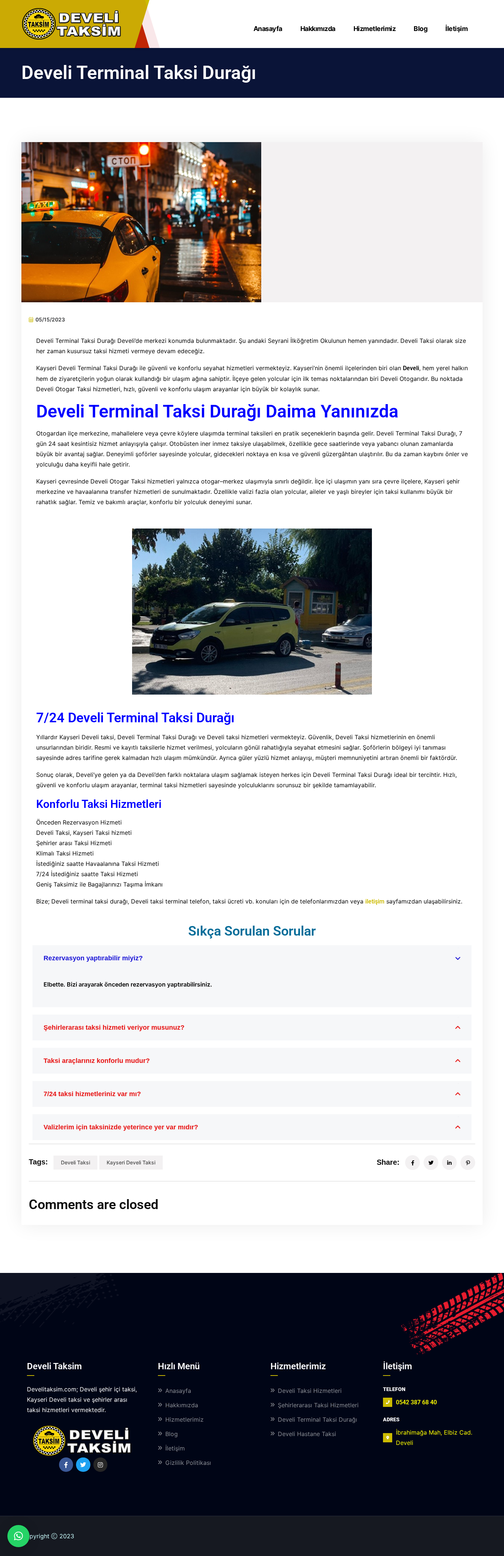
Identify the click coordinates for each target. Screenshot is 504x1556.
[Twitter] (83, 1464)
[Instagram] (100, 1464)
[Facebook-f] (66, 1464)
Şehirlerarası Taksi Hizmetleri (318, 1405)
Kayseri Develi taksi (131, 1162)
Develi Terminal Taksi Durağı (317, 1419)
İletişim (456, 28)
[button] (18, 1536)
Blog (420, 28)
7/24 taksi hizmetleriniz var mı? (92, 1094)
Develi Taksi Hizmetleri (310, 1390)
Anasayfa (267, 28)
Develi (411, 368)
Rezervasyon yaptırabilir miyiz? (93, 958)
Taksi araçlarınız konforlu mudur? (97, 1060)
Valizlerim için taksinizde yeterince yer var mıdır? (121, 1127)
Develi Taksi (75, 1162)
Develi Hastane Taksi (307, 1434)
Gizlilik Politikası (188, 1462)
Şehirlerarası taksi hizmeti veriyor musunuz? (114, 1027)
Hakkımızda (317, 28)
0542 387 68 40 (416, 1402)
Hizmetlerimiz (374, 28)
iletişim (374, 901)
